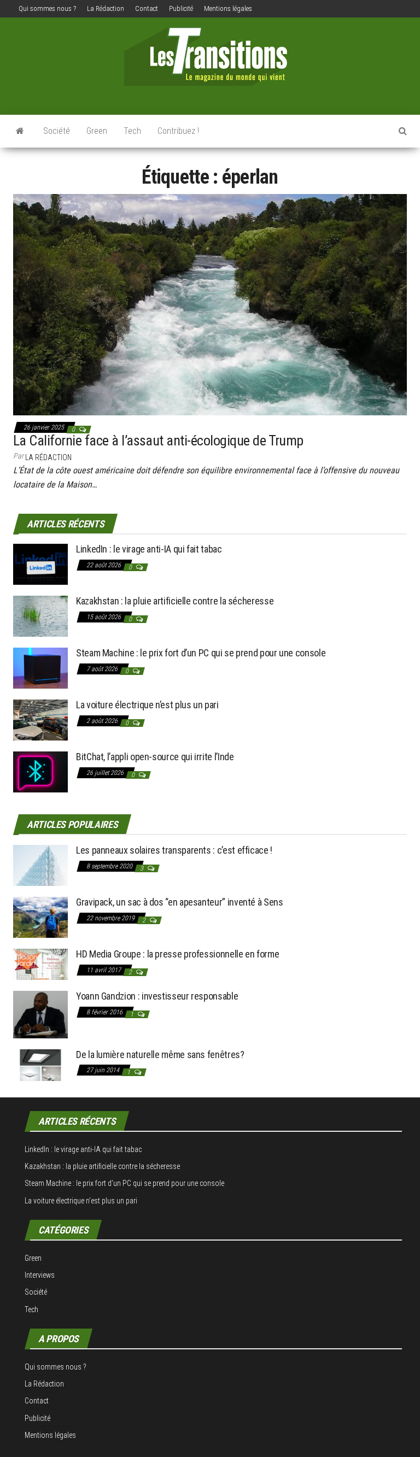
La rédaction (48, 457)
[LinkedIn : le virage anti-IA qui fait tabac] (40, 564)
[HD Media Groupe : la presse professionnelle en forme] (40, 963)
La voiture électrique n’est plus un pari (147, 704)
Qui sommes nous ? (47, 8)
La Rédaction (105, 8)
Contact (146, 8)
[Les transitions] (20, 131)
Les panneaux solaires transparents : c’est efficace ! (174, 850)
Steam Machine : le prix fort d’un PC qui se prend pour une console (200, 653)
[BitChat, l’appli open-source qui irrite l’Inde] (40, 771)
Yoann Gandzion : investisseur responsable (157, 996)
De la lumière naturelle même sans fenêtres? (160, 1054)
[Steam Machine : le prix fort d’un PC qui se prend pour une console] (40, 667)
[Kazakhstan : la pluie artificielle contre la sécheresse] (40, 615)
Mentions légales (228, 8)
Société (56, 131)
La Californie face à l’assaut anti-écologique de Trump (158, 440)
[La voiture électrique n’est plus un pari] (40, 719)
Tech (132, 131)
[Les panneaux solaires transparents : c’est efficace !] (40, 864)
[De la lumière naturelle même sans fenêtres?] (40, 1064)
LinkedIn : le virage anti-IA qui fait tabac (149, 549)
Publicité (181, 8)
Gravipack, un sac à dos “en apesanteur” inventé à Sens (179, 902)
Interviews (40, 1275)
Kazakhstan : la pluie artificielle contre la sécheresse (174, 601)
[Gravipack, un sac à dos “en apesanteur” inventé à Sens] (40, 916)
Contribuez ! (178, 131)
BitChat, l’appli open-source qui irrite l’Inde (155, 756)
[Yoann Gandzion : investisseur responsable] (40, 1013)
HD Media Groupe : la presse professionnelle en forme (177, 954)
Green (96, 131)
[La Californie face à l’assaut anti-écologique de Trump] (210, 303)
